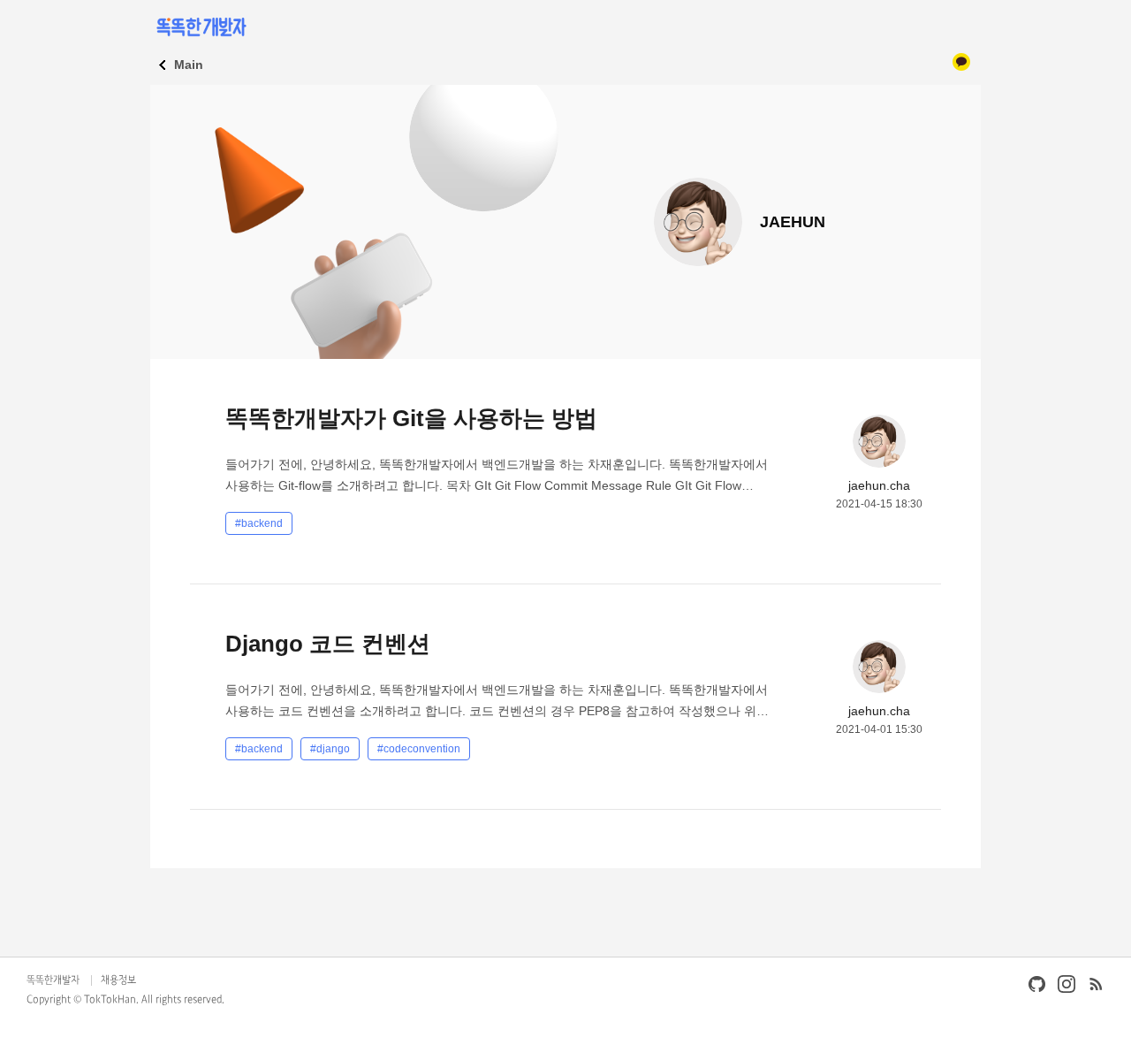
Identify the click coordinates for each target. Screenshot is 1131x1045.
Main (188, 64)
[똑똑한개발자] (200, 26)
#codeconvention (418, 749)
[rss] (1095, 984)
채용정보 (118, 980)
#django (330, 749)
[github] (1037, 984)
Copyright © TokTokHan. (83, 1000)
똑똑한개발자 (53, 980)
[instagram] (1066, 984)
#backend (259, 523)
